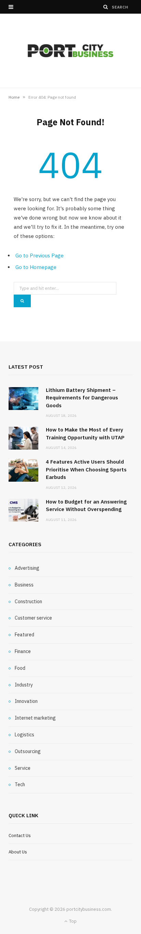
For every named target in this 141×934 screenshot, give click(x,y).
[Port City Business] (70, 50)
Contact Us (20, 835)
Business (24, 585)
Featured (24, 635)
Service (22, 768)
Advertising (27, 568)
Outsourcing (28, 751)
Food (20, 668)
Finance (23, 651)
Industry (24, 685)
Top (72, 921)
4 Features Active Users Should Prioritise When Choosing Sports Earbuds (86, 469)
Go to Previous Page (39, 255)
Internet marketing (35, 718)
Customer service (33, 618)
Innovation (26, 701)
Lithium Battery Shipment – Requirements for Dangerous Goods (82, 398)
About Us (18, 852)
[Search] (105, 6)
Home (14, 97)
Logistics (24, 735)
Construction (28, 601)
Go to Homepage (35, 267)
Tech (20, 784)
